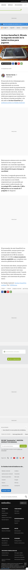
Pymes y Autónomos (19, 543)
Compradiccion (5, 545)
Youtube (14, 457)
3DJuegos (16, 511)
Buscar (26, 496)
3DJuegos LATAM (18, 553)
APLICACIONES (18, 5)
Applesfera (4, 515)
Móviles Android (6, 471)
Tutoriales (17, 474)
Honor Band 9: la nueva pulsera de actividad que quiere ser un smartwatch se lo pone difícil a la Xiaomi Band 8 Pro (15, 430)
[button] (11, 75)
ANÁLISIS (3, 5)
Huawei (4, 479)
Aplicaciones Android (7, 474)
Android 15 (17, 485)
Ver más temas (6, 490)
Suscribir (23, 446)
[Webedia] (24, 1)
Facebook (13, 63)
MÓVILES (10, 5)
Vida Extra (16, 513)
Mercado (16, 477)
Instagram (17, 457)
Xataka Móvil (5, 513)
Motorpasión (17, 531)
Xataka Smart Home (6, 517)
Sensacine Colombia (19, 557)
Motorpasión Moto (18, 533)
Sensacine (17, 521)
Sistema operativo (6, 477)
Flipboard (19, 63)
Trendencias (5, 540)
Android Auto (5, 485)
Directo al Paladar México (6, 560)
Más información (5, 568)
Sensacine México (18, 555)
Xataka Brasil (5, 555)
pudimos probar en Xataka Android (13, 103)
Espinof (16, 523)
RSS (20, 457)
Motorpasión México (19, 559)
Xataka (3, 511)
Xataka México (5, 553)
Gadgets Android (16, 288)
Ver (15, 359)
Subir (22, 503)
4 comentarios (7, 63)
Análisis (16, 471)
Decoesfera (4, 543)
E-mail (21, 63)
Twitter (16, 63)
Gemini (18, 27)
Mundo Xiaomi (5, 519)
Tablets (9, 288)
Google (16, 479)
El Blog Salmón (18, 540)
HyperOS (12, 27)
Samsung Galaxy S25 (18, 434)
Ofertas (16, 482)
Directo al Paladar (6, 531)
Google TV (5, 27)
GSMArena (13, 285)
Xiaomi (3, 482)
